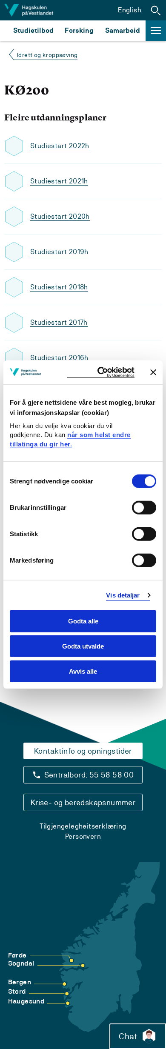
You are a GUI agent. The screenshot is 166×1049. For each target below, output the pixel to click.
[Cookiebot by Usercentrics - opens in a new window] (101, 372)
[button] (156, 10)
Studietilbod (33, 30)
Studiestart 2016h (59, 358)
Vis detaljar (123, 595)
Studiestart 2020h (60, 216)
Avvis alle (83, 671)
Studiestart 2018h (59, 287)
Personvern (83, 836)
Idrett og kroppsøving (47, 54)
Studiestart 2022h (59, 146)
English (129, 10)
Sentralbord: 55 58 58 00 (89, 774)
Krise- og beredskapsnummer (83, 802)
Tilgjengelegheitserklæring (83, 826)
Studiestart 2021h (59, 181)
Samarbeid (122, 30)
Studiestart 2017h (59, 322)
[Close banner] (153, 372)
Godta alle (83, 621)
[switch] (144, 507)
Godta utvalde (83, 646)
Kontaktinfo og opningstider (83, 750)
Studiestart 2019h (59, 252)
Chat (128, 1036)
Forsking (79, 30)
